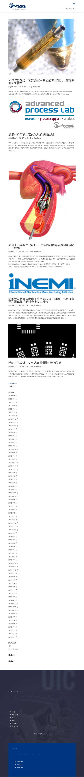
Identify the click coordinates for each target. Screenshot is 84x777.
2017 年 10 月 (13, 469)
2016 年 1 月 (12, 520)
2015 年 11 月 (13, 526)
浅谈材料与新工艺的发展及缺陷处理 (31, 134)
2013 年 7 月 (12, 617)
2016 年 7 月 (12, 506)
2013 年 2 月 (12, 634)
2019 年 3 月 (12, 439)
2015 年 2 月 (12, 557)
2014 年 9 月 (12, 573)
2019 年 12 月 (13, 419)
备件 (9, 646)
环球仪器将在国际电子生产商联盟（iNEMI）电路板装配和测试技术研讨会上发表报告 (41, 300)
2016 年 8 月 (12, 503)
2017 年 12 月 (13, 463)
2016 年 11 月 (13, 493)
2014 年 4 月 (12, 590)
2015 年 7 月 (12, 540)
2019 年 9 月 (12, 429)
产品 (13, 720)
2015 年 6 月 (12, 543)
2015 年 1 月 (12, 560)
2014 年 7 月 (12, 580)
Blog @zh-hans (34, 87)
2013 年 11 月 (13, 607)
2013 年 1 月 (12, 637)
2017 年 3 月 (12, 486)
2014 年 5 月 (12, 587)
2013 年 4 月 (12, 627)
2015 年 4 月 (12, 550)
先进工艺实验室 (13, 649)
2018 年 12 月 (13, 449)
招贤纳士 (20, 764)
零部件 (14, 723)
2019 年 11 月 (13, 422)
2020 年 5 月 (12, 412)
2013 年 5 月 (12, 624)
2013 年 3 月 (12, 630)
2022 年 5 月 (12, 406)
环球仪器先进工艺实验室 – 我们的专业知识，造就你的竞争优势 (41, 81)
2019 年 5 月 (12, 432)
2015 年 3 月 (12, 553)
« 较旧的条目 (12, 384)
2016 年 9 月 (12, 500)
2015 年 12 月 (13, 523)
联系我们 (20, 767)
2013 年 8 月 (12, 614)
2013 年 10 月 (13, 610)
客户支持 (15, 726)
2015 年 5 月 (12, 546)
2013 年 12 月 (13, 604)
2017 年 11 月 (13, 466)
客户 (13, 718)
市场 (13, 712)
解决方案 (15, 715)
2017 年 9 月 (12, 473)
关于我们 (20, 761)
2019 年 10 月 (13, 426)
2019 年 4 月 (12, 436)
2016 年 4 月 (12, 510)
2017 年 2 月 (12, 489)
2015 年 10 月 (13, 530)
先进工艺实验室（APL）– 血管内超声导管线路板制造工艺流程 (41, 246)
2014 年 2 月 (12, 597)
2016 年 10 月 (13, 496)
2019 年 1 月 (12, 446)
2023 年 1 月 (12, 402)
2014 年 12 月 (13, 563)
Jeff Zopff (13, 87)
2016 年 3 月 (12, 513)
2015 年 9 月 (12, 533)
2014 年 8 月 (12, 577)
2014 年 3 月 (12, 593)
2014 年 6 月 (12, 583)
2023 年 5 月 (12, 395)
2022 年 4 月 (12, 409)
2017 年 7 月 (12, 479)
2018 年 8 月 (12, 453)
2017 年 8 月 (12, 476)
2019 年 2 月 (12, 442)
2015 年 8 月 (12, 536)
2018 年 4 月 (12, 456)
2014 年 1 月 (12, 600)
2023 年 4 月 (12, 399)
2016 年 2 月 (12, 516)
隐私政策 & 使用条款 (39, 734)
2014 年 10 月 (13, 570)
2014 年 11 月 (13, 567)
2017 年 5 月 (12, 483)
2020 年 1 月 (12, 416)
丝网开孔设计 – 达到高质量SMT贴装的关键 (34, 362)
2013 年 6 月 (12, 620)
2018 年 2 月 (12, 459)
